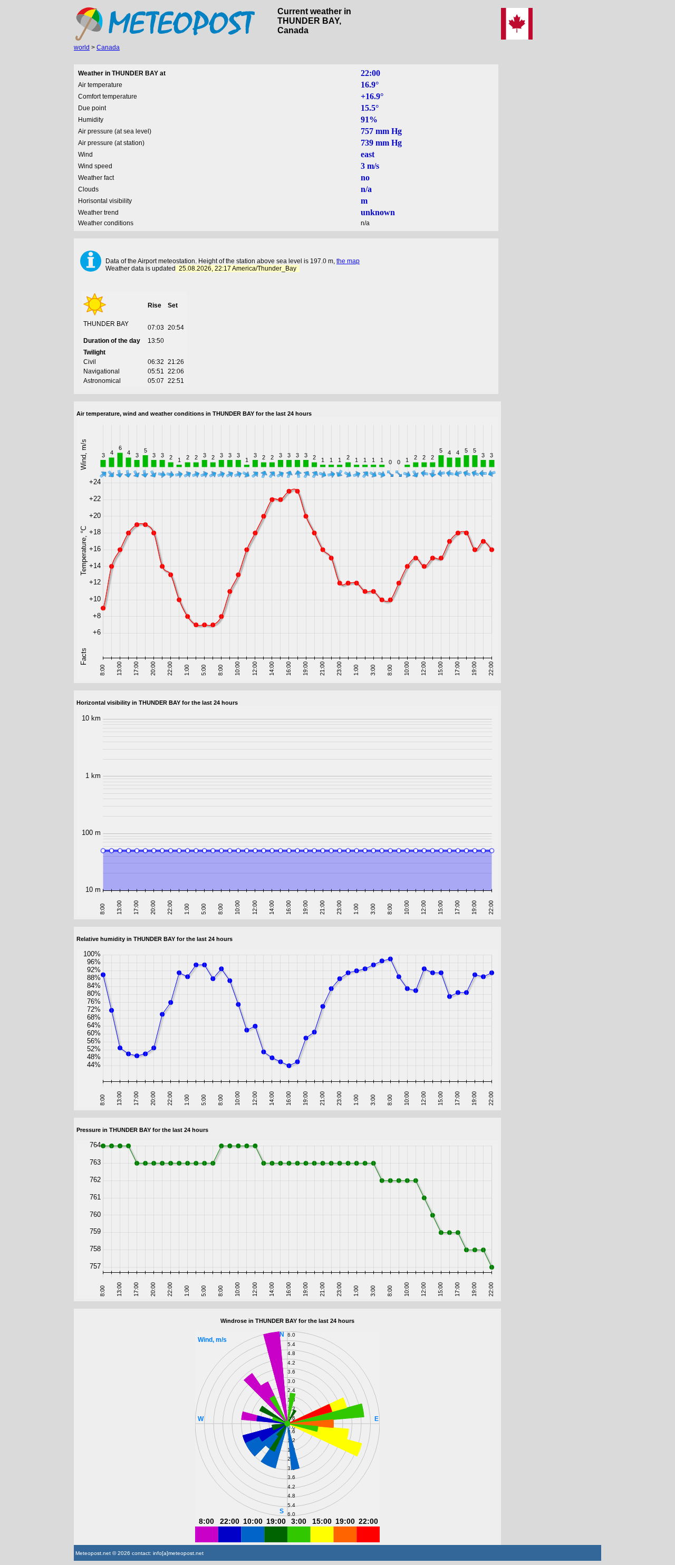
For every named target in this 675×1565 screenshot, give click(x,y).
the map (348, 261)
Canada (108, 47)
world (82, 47)
